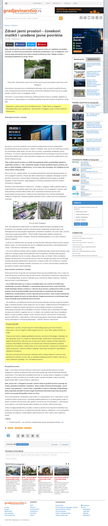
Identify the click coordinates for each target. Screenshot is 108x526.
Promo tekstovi (34, 509)
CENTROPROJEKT (86, 168)
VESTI (48, 3)
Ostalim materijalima (82, 217)
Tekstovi (15, 25)
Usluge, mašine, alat (62, 515)
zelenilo (10, 428)
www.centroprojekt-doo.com (89, 171)
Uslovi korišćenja (9, 515)
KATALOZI (67, 3)
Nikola (74, 240)
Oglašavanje (8, 511)
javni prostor (18, 428)
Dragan (74, 244)
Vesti (31, 505)
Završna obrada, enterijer (63, 509)
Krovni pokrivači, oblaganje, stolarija (66, 507)
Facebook (21, 44)
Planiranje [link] (54, 455)
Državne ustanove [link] (11, 459)
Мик (73, 253)
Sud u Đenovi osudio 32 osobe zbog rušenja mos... (61, 479)
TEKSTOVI (57, 4)
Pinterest (42, 44)
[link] (27, 11)
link (62, 422)
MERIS (83, 192)
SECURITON (84, 162)
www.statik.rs (85, 189)
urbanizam (28, 428)
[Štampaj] (8, 435)
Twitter (32, 44)
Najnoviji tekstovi (79, 59)
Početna (7, 25)
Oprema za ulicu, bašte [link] (12, 455)
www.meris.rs (85, 195)
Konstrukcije (59, 505)
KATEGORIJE (38, 4)
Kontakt (6, 509)
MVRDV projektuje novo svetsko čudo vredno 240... (45, 479)
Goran (74, 236)
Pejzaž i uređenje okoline (63, 513)
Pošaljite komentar (22, 444)
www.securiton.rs (86, 165)
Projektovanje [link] (45, 455)
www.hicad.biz (85, 177)
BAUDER (83, 180)
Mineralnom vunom (81, 211)
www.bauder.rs (85, 183)
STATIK (83, 186)
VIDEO (75, 3)
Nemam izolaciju (81, 220)
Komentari (77, 233)
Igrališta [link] (23, 455)
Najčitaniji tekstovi (93, 59)
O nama (6, 507)
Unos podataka (9, 513)
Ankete (32, 515)
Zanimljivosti (34, 511)
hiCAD (83, 174)
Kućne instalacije (61, 511)
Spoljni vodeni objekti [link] (33, 455)
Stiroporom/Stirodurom (82, 214)
